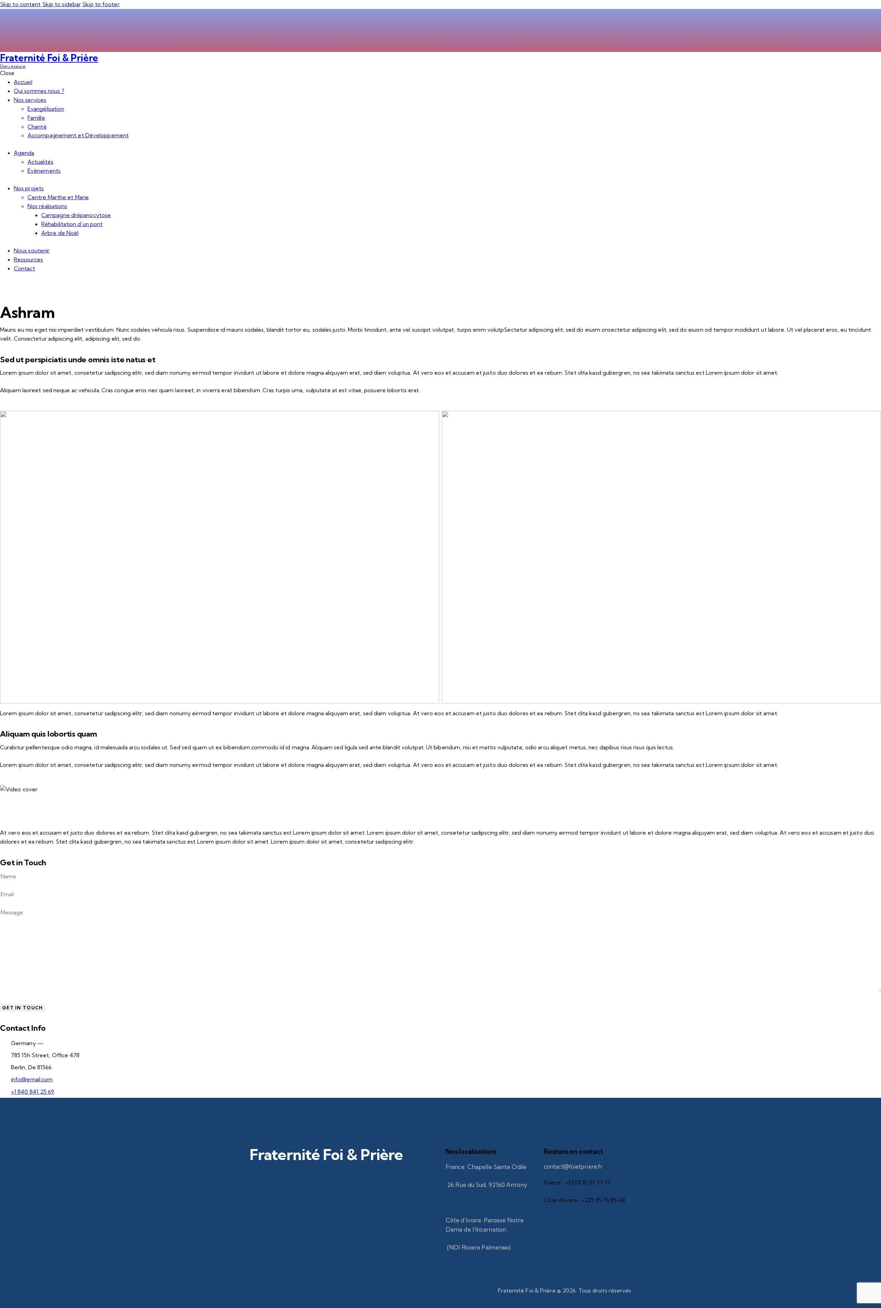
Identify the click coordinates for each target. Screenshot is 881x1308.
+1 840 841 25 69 (32, 1091)
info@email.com (32, 1079)
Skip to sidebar (61, 4)
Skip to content (20, 4)
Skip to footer (100, 4)
